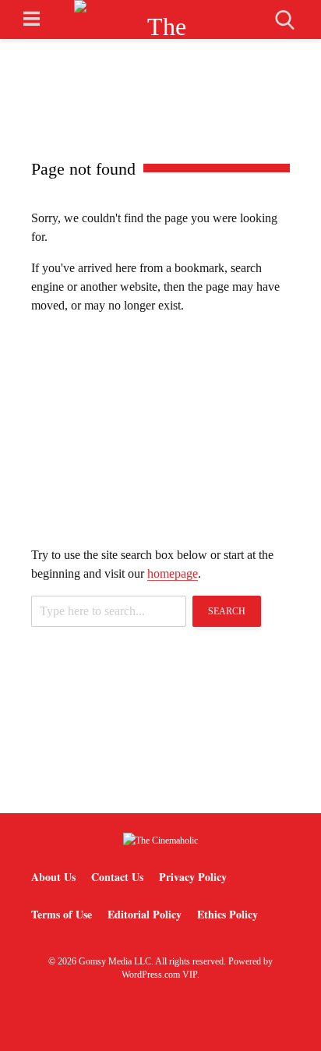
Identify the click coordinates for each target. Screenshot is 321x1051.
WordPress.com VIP (159, 974)
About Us (53, 877)
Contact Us (117, 877)
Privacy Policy (193, 877)
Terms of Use (61, 914)
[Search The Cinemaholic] (285, 20)
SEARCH (226, 611)
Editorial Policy (145, 914)
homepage (172, 573)
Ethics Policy (227, 914)
